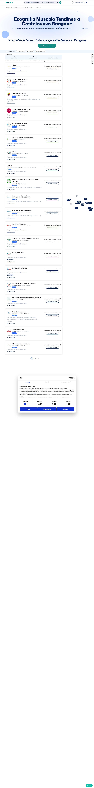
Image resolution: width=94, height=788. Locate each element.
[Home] (6, 7)
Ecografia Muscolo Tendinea (23, 7)
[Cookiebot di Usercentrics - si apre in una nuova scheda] (68, 378)
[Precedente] (28, 358)
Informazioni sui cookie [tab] (66, 382)
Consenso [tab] (28, 382)
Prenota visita (11, 7)
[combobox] (32, 2)
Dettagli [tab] (47, 382)
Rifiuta (28, 409)
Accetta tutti (65, 409)
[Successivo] (38, 358)
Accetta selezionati (47, 409)
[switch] (40, 404)
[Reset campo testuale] (39, 2)
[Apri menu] (87, 2)
